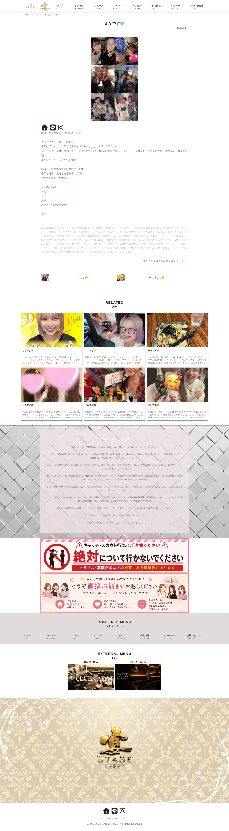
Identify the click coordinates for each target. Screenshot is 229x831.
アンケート (176, 6)
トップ (59, 6)
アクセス (137, 6)
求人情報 (156, 6)
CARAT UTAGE (110, 824)
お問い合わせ (197, 6)
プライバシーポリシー (108, 818)
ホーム (27, 14)
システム (79, 6)
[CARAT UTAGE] (37, 6)
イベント (117, 6)
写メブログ (39, 14)
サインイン (125, 818)
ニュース (98, 6)
